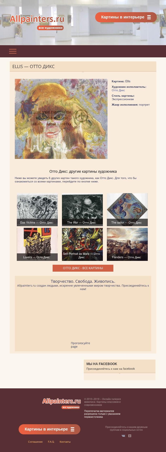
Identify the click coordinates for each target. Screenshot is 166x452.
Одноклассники (129, 435)
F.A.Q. (51, 441)
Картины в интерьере (122, 17)
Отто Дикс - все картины (83, 268)
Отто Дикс (118, 90)
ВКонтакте (123, 435)
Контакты (65, 441)
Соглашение (35, 441)
